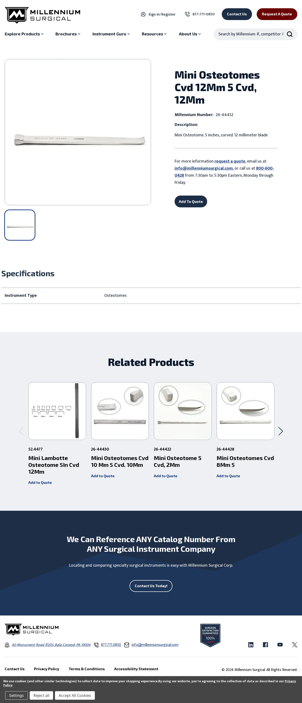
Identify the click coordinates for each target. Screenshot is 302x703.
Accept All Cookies (75, 695)
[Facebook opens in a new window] (265, 644)
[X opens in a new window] (294, 644)
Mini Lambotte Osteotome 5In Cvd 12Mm (53, 465)
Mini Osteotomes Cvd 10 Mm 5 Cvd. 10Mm (119, 461)
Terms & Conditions (87, 668)
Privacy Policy (46, 668)
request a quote (229, 161)
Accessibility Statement (136, 668)
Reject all (41, 695)
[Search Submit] (290, 34)
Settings (16, 695)
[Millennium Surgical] (42, 15)
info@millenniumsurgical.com (204, 168)
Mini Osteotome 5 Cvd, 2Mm (177, 461)
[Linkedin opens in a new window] (250, 644)
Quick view (57, 411)
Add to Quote (40, 482)
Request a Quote (277, 14)
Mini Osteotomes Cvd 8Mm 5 (245, 461)
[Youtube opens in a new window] (280, 644)
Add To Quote (191, 201)
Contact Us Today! (151, 585)
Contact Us (237, 14)
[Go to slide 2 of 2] (21, 431)
